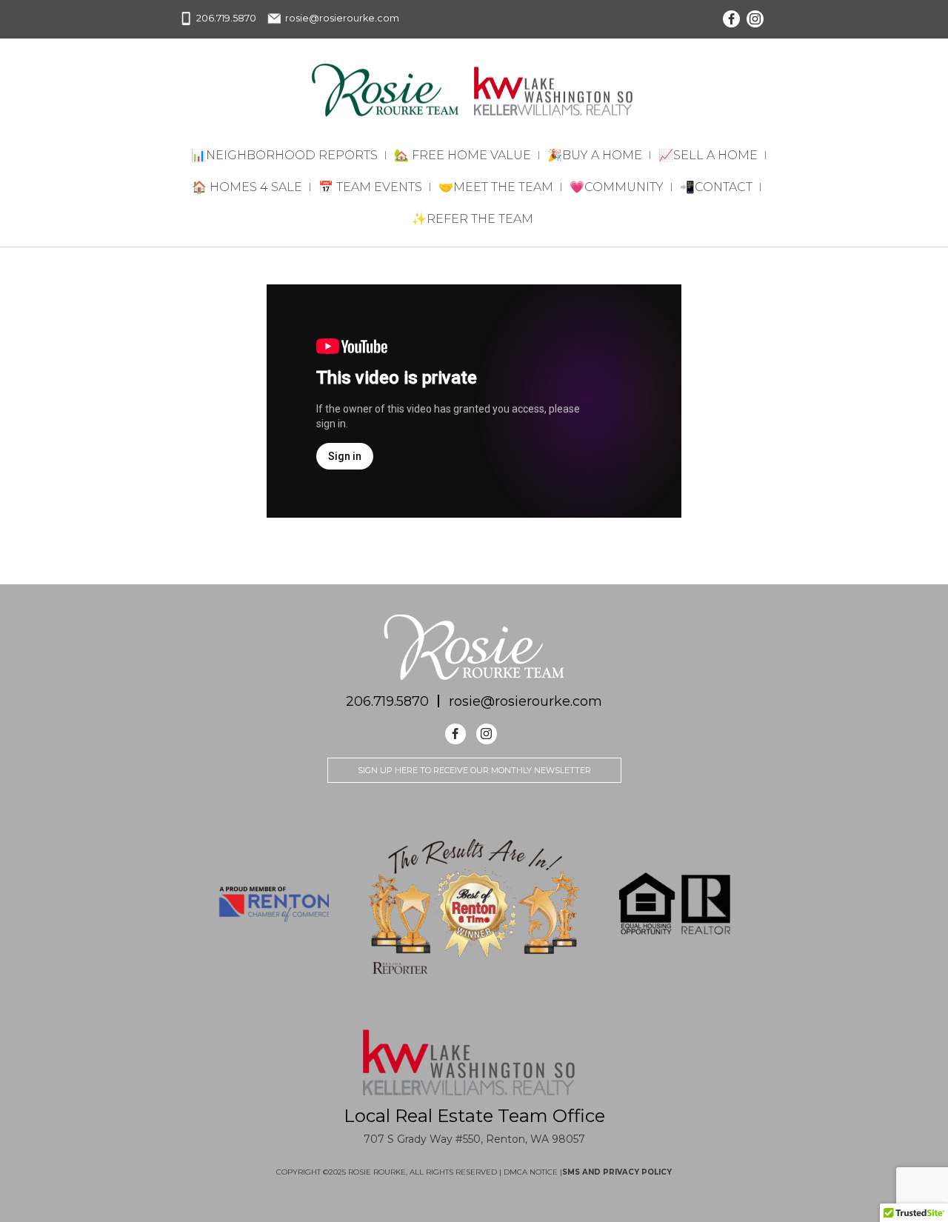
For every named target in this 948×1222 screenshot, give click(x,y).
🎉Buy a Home (594, 155)
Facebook (731, 18)
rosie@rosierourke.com (342, 18)
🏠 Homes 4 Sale (247, 187)
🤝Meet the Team (495, 187)
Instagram (755, 18)
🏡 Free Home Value (462, 155)
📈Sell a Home (708, 155)
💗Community (617, 187)
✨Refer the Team (472, 219)
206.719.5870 (226, 18)
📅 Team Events (370, 187)
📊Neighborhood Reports (284, 155)
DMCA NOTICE (532, 1172)
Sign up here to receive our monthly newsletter (474, 770)
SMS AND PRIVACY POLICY (617, 1172)
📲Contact (716, 187)
